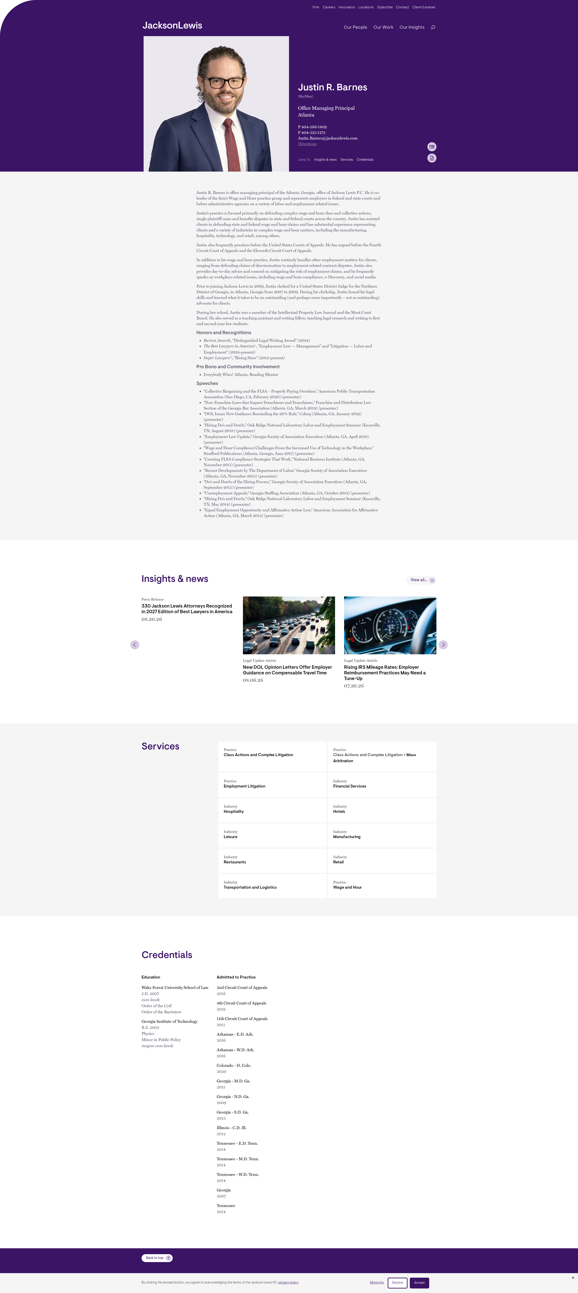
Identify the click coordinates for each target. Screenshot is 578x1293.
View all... (419, 580)
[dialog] (289, 1283)
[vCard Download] (431, 146)
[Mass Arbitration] (382, 756)
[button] (134, 644)
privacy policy (288, 1282)
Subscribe (385, 7)
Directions (307, 143)
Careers (329, 7)
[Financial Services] (382, 785)
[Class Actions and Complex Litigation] (272, 756)
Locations (366, 7)
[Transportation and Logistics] (272, 886)
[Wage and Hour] (382, 886)
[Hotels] (382, 810)
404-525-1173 (313, 132)
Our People (355, 27)
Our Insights (412, 27)
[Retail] (382, 861)
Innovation (347, 7)
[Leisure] (272, 835)
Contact (402, 7)
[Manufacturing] (382, 835)
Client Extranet (424, 7)
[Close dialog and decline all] (573, 1278)
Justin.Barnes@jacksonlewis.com (328, 138)
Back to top (154, 1258)
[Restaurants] (272, 861)
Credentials (365, 160)
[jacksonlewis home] (172, 24)
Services (346, 160)
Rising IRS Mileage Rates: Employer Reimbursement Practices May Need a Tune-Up (385, 673)
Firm (316, 7)
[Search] (430, 27)
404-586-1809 (314, 126)
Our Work (383, 27)
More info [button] (377, 1282)
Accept (419, 1283)
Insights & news (325, 160)
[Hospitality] (272, 810)
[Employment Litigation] (272, 785)
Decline (397, 1283)
